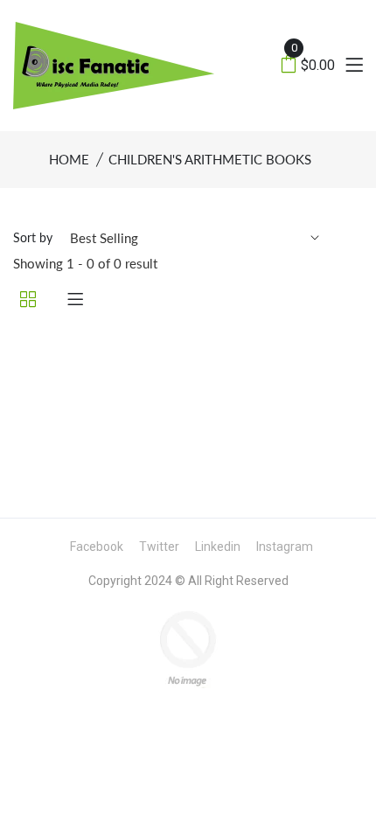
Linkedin (217, 547)
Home (69, 159)
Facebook (96, 547)
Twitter (159, 547)
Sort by (32, 237)
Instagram (284, 547)
